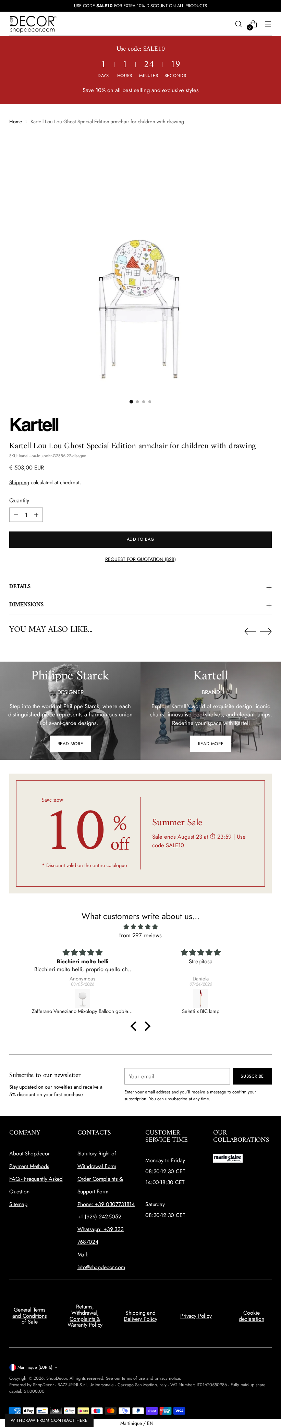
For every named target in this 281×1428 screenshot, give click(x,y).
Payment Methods (29, 1166)
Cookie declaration (251, 1316)
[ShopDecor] (33, 23)
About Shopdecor (29, 1153)
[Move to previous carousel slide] (250, 631)
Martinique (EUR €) (34, 1367)
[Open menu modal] (268, 24)
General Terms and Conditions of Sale (29, 1316)
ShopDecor (56, 1378)
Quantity (19, 500)
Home (15, 121)
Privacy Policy (196, 1316)
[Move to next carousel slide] (266, 631)
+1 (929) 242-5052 (99, 1216)
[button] (135, 1026)
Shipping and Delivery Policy (140, 1316)
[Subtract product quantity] (16, 515)
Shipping (19, 482)
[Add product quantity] (36, 515)
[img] (140, 927)
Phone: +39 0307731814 (106, 1204)
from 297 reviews (140, 935)
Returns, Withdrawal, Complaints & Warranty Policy (85, 1316)
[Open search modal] (239, 24)
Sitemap (18, 1204)
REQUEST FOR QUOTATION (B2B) (140, 559)
